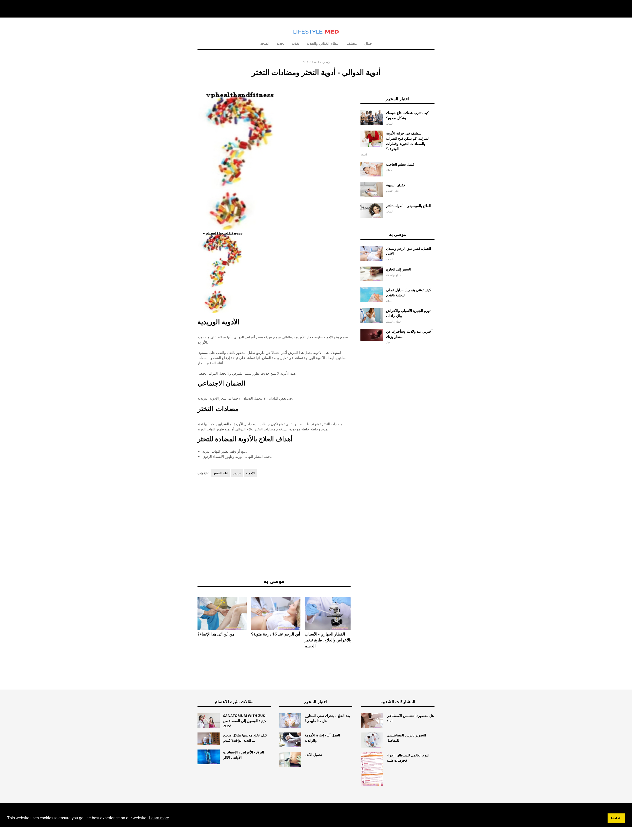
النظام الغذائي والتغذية (323, 43)
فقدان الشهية (395, 185)
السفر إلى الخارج (398, 269)
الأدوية (250, 473)
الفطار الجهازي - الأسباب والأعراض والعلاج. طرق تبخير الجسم (328, 640)
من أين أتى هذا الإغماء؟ (216, 634)
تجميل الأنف (313, 754)
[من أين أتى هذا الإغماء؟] (222, 613)
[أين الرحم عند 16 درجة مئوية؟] (275, 613)
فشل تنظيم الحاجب (400, 164)
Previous (190, 610)
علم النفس (220, 473)
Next (358, 610)
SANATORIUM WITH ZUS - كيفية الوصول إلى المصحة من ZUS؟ (245, 720)
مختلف (352, 43)
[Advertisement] (274, 526)
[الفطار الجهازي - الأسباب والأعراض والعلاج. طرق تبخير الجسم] (329, 613)
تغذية (295, 43)
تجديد (280, 43)
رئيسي (326, 62)
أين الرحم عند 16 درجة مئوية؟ (275, 634)
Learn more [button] (159, 818)
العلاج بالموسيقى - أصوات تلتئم (408, 205)
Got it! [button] (616, 818)
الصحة (264, 43)
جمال (368, 43)
